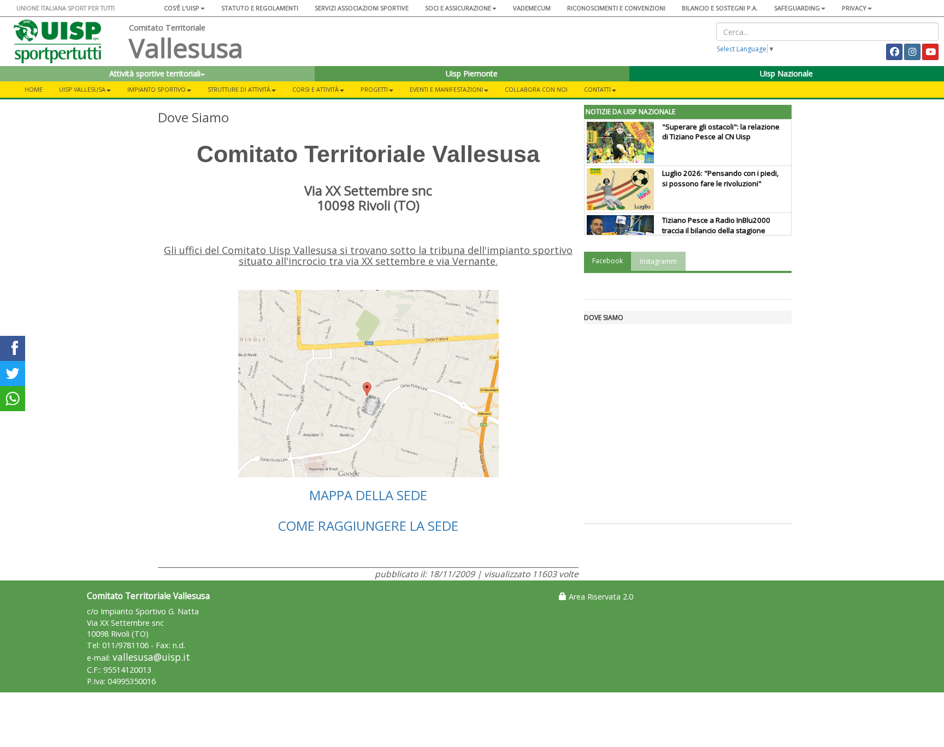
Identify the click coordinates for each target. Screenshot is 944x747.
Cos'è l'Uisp (181, 8)
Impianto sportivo (156, 89)
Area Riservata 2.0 (600, 596)
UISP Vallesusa (82, 89)
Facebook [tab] (607, 260)
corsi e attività (315, 89)
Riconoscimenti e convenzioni (616, 8)
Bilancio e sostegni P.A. (720, 8)
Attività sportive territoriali (154, 73)
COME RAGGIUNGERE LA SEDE (368, 526)
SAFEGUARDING (797, 8)
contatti (597, 89)
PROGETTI (374, 89)
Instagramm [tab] (658, 261)
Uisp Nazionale (786, 73)
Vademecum (532, 8)
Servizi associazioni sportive (362, 8)
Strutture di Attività (239, 89)
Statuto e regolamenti (259, 8)
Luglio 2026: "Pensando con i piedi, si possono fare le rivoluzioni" (720, 178)
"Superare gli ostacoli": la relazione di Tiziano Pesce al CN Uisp (721, 132)
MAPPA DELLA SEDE (368, 495)
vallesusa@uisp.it (151, 657)
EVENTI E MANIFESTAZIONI (446, 89)
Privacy (854, 8)
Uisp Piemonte (472, 73)
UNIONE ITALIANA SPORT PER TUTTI (65, 8)
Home (34, 89)
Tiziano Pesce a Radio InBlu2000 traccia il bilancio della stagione (716, 225)
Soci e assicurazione (458, 8)
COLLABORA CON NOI (536, 89)
